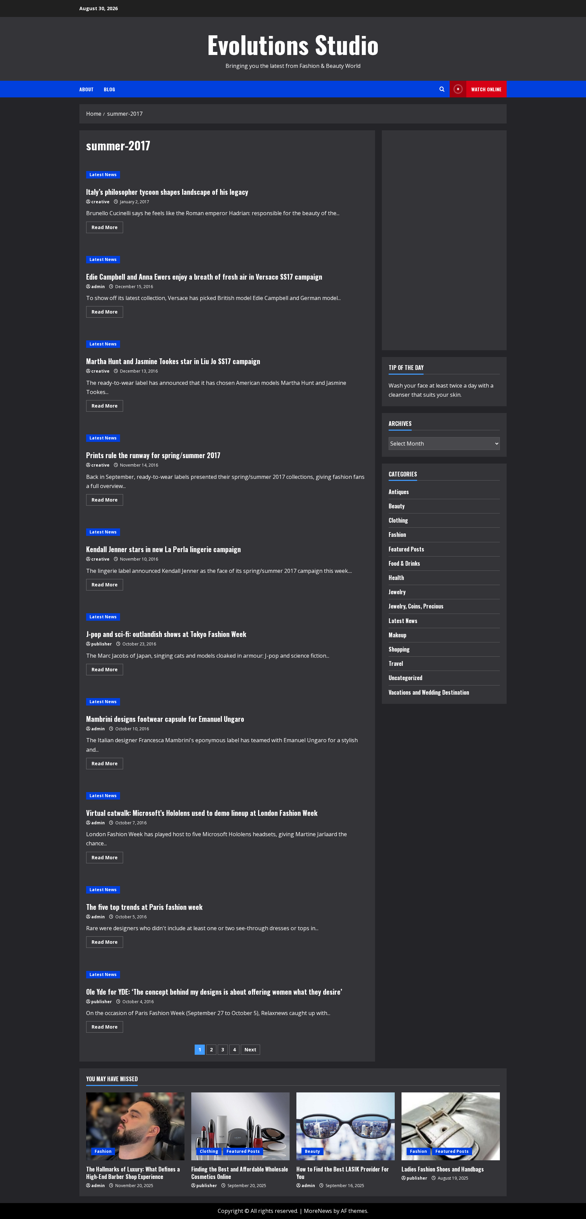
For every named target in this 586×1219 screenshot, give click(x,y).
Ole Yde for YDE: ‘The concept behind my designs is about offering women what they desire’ (214, 992)
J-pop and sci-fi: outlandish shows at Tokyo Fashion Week (166, 634)
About (86, 89)
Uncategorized (405, 678)
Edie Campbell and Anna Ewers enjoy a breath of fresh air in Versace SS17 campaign (204, 276)
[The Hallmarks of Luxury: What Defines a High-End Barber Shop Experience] (135, 1126)
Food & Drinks (404, 563)
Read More (107, 228)
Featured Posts (406, 549)
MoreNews (318, 1211)
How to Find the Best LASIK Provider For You (342, 1173)
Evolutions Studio (293, 44)
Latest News (103, 174)
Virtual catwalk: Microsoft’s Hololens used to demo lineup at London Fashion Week (201, 813)
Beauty (397, 506)
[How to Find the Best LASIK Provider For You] (345, 1126)
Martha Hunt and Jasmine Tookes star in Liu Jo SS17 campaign (173, 361)
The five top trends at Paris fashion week (144, 907)
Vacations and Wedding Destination (429, 692)
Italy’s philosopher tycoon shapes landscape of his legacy (167, 192)
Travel (396, 663)
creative (100, 202)
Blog (109, 89)
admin (98, 286)
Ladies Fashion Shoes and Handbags (443, 1169)
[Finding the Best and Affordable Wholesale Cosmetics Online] (240, 1126)
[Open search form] (442, 89)
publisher (101, 644)
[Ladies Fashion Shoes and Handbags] (451, 1126)
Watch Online (486, 89)
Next (250, 1049)
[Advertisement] (409, 239)
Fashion (397, 534)
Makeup (397, 635)
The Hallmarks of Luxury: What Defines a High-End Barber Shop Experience (133, 1173)
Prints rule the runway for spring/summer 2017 (153, 455)
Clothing (398, 520)
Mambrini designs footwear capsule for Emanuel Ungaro (165, 719)
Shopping (399, 649)
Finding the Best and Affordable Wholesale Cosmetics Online (239, 1173)
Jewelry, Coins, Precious (416, 606)
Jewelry (397, 592)
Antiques (399, 492)
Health (396, 578)
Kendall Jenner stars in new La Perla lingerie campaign (163, 549)
